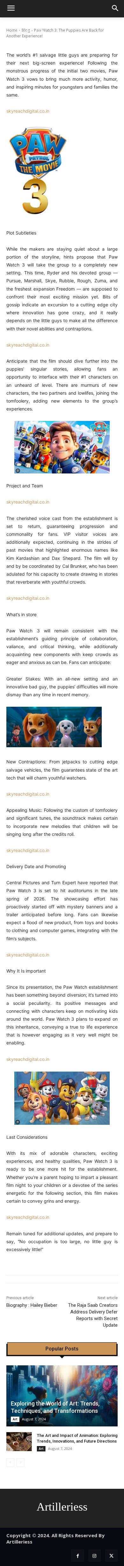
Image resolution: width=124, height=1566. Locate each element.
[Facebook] (77, 1556)
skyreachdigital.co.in (27, 111)
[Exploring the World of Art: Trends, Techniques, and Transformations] (62, 1395)
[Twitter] (111, 1556)
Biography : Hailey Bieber (31, 1305)
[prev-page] (10, 1462)
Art (15, 1419)
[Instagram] (94, 1556)
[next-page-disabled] (20, 1462)
